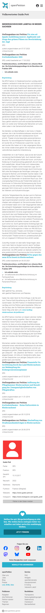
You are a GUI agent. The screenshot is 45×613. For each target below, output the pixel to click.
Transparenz (29, 595)
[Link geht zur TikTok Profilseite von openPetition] (28, 548)
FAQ (26, 575)
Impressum (29, 602)
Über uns (5, 575)
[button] (37, 5)
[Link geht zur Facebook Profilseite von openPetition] (6, 548)
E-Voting (28, 585)
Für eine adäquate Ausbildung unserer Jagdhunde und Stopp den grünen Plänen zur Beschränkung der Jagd (21, 38)
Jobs (4, 578)
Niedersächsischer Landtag (17, 24)
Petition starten (7, 599)
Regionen (5, 604)
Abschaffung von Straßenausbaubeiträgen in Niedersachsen (22, 421)
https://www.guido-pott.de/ (22, 493)
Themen (5, 602)
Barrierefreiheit (30, 604)
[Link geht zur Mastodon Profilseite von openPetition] (6, 554)
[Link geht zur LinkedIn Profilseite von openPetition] (39, 548)
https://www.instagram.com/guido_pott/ (27, 497)
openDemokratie (31, 580)
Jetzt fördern (22, 532)
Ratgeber (5, 595)
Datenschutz (29, 599)
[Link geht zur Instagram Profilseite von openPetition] (17, 548)
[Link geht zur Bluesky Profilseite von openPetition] (17, 554)
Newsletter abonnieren (22, 565)
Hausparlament (30, 582)
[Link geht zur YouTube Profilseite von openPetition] (28, 554)
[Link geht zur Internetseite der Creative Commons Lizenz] (3, 611)
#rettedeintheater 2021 (12, 57)
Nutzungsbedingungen (33, 597)
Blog (3, 580)
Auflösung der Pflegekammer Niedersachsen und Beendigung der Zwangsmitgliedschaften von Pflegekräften (21, 386)
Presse (4, 582)
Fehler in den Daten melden (23, 501)
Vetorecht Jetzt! (30, 587)
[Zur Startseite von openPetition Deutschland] (13, 5)
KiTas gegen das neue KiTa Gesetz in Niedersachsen (22, 256)
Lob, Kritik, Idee (8, 585)
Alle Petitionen (7, 597)
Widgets (28, 578)
